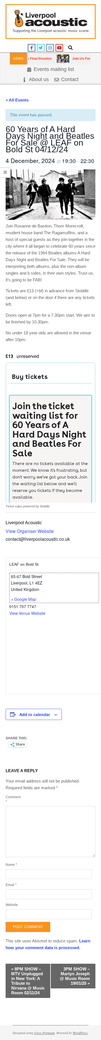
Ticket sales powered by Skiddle (28, 506)
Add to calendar (34, 714)
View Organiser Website (30, 531)
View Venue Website (27, 613)
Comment (12, 799)
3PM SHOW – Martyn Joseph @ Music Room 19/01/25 (75, 976)
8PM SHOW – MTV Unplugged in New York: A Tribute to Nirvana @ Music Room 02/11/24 (28, 981)
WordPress (80, 1032)
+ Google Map (23, 599)
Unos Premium (44, 1032)
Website (12, 905)
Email (11, 885)
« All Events (17, 100)
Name (11, 865)
